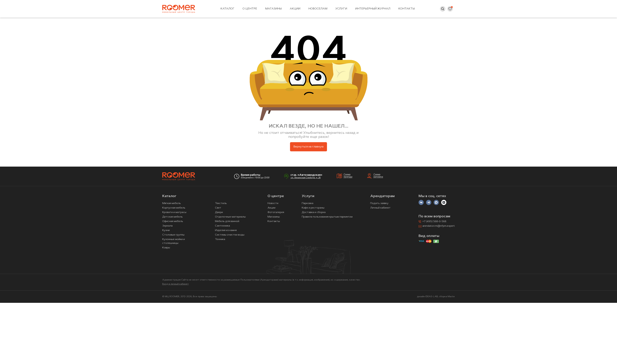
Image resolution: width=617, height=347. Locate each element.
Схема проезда (348, 176)
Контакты (406, 8)
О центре (249, 8)
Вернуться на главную (308, 146)
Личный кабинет (380, 208)
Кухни (166, 230)
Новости (273, 203)
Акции (295, 8)
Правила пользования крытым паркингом (327, 217)
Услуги (341, 8)
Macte (451, 296)
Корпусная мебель (173, 208)
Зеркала (167, 226)
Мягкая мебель (171, 203)
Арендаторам (382, 196)
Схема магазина (378, 176)
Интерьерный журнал (372, 8)
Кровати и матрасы (174, 212)
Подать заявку (379, 203)
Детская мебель (172, 217)
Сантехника (222, 226)
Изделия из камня (226, 230)
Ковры (166, 247)
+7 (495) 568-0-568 (434, 221)
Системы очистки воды (229, 235)
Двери (219, 212)
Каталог (227, 8)
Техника (220, 239)
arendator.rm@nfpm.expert (438, 226)
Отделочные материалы (230, 217)
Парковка (307, 203)
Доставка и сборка (314, 212)
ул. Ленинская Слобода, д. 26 (306, 178)
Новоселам (317, 8)
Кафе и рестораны (313, 208)
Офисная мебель (172, 221)
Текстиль (221, 203)
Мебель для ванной (227, 221)
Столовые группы (173, 235)
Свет (218, 208)
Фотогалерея (276, 212)
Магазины (273, 8)
